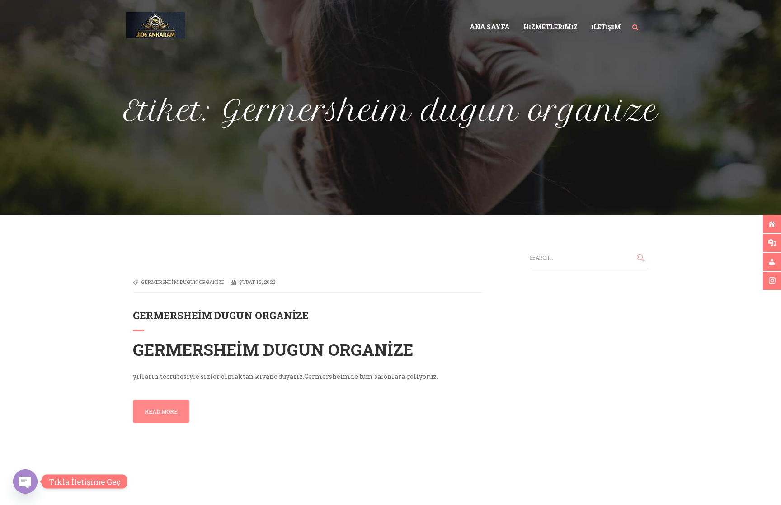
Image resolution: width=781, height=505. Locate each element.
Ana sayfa (490, 27)
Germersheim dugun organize (183, 281)
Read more (161, 411)
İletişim (606, 27)
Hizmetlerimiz (550, 27)
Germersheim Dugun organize (221, 315)
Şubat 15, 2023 (257, 281)
